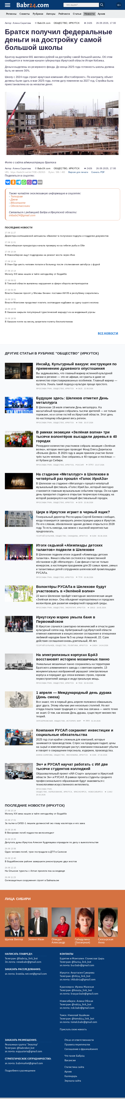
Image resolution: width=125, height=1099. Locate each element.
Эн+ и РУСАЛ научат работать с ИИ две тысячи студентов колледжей (72, 766)
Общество (60, 23)
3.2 (24, 1092)
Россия (80, 465)
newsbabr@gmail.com (28, 962)
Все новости (108, 333)
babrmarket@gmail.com (29, 1063)
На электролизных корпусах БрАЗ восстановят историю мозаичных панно (72, 657)
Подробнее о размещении (20, 1070)
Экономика (72, 755)
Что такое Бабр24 (74, 1056)
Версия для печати (78, 172)
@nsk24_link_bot (81, 1004)
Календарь (70, 1076)
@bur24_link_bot (81, 962)
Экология (70, 608)
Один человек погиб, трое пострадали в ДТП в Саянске (36, 851)
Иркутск (74, 23)
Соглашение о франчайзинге (81, 1049)
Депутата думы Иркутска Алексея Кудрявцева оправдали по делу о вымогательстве (51, 842)
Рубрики (38, 13)
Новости (89, 13)
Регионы (11, 13)
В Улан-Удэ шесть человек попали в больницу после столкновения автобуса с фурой (52, 264)
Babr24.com (43, 23)
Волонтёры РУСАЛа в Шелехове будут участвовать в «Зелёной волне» (71, 589)
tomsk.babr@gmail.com (84, 1022)
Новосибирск (95, 792)
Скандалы (73, 536)
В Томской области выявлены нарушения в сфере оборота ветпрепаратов (46, 283)
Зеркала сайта (72, 1080)
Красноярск (80, 792)
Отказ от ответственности (79, 1040)
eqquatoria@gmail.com (29, 1051)
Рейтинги (64, 13)
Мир (79, 721)
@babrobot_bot (25, 1048)
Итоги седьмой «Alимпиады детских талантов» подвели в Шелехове (69, 547)
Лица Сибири (18, 899)
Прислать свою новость (73, 1029)
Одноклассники (20, 206)
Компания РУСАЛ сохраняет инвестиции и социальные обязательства (74, 732)
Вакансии (70, 1060)
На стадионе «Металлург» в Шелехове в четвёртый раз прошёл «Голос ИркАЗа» (72, 476)
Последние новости (18, 227)
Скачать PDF (98, 172)
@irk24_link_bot (81, 976)
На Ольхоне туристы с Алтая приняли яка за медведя (35, 871)
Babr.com (32, 5)
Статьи (77, 13)
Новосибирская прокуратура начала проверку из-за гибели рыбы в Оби (45, 245)
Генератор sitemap (78, 1092)
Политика (73, 645)
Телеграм (17, 196)
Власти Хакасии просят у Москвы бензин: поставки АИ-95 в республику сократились (52, 293)
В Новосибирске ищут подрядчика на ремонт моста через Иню (40, 255)
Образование (55, 792)
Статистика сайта (74, 1067)
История (71, 721)
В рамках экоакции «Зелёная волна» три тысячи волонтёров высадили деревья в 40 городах (76, 436)
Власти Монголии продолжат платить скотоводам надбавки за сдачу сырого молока (51, 302)
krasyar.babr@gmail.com (84, 993)
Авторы (50, 13)
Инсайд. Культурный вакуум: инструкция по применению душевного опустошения (76, 366)
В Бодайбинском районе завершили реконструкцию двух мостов (41, 861)
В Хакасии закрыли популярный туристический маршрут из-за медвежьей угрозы (50, 312)
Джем (14, 199)
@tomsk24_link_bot (83, 1018)
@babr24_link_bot (27, 958)
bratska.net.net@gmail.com (31, 974)
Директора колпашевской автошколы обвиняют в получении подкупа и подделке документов (57, 236)
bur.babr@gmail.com (82, 965)
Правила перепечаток (77, 1044)
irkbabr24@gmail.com (22, 215)
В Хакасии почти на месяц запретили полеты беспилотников (39, 321)
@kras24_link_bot (82, 990)
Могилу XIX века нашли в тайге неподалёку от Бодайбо (36, 274)
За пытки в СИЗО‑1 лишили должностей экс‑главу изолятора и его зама (45, 823)
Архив (101, 13)
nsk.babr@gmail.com (82, 1008)
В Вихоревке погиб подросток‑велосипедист (29, 832)
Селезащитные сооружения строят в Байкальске (32, 880)
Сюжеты (25, 13)
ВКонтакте (18, 202)
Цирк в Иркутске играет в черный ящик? (73, 512)
